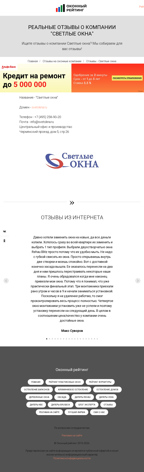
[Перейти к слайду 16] (88, 338)
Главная (33, 61)
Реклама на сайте (49, 412)
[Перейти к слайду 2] (49, 338)
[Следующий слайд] (137, 280)
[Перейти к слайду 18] (94, 338)
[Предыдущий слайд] (6, 280)
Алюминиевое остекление (73, 389)
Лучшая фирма (76, 412)
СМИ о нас (99, 412)
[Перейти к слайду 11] (74, 338)
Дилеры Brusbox (60, 404)
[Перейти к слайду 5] (57, 338)
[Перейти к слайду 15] (86, 338)
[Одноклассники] (4, 240)
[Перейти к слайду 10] (72, 338)
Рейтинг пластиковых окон (65, 382)
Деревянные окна (39, 397)
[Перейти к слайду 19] (97, 338)
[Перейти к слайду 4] (55, 338)
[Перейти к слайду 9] (69, 338)
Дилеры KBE (36, 404)
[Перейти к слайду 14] (83, 338)
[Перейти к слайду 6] (60, 338)
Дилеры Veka (106, 397)
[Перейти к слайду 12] (77, 338)
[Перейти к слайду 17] (91, 338)
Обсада (62, 397)
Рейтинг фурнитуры (100, 382)
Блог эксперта (86, 404)
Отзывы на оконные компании (62, 61)
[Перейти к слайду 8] (66, 338)
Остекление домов (107, 389)
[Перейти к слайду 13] (80, 338)
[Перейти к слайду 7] (63, 338)
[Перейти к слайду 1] (46, 338)
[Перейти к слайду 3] (52, 338)
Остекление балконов (37, 389)
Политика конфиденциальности (72, 458)
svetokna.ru (39, 107)
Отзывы (108, 404)
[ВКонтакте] (4, 231)
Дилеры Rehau (83, 397)
